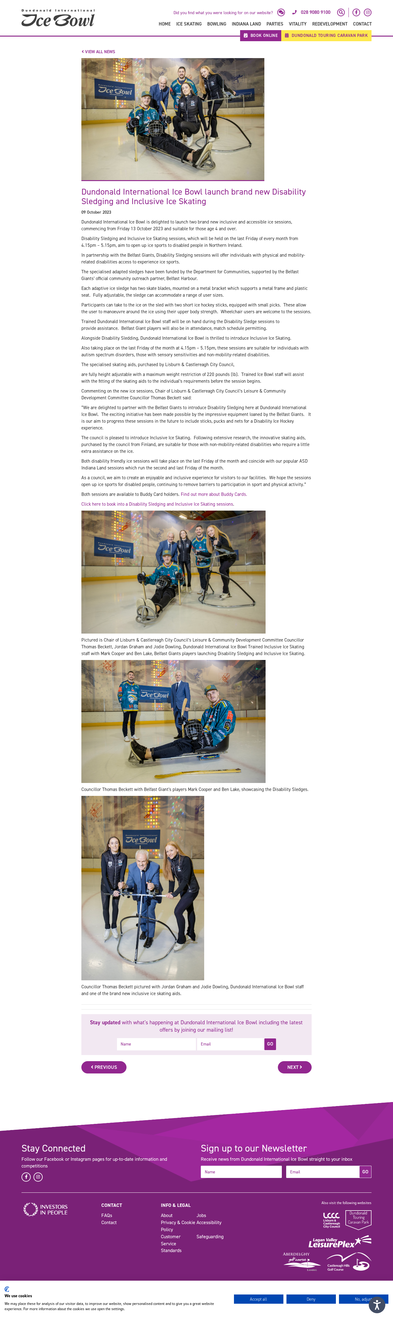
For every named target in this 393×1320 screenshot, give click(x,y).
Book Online (263, 35)
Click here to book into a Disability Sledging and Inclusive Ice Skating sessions (157, 504)
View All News (99, 52)
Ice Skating (189, 24)
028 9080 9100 (315, 12)
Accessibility (208, 1222)
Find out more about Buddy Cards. (214, 494)
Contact (362, 24)
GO (270, 1044)
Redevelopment (330, 24)
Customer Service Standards (171, 1243)
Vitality (298, 24)
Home (165, 24)
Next (293, 1067)
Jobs (201, 1215)
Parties (275, 24)
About (167, 1215)
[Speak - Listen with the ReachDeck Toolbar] (377, 1305)
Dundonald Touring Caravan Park (329, 35)
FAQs (106, 1215)
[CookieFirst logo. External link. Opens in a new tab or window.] (7, 1289)
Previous (105, 1067)
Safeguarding (210, 1236)
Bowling (216, 24)
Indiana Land (246, 24)
